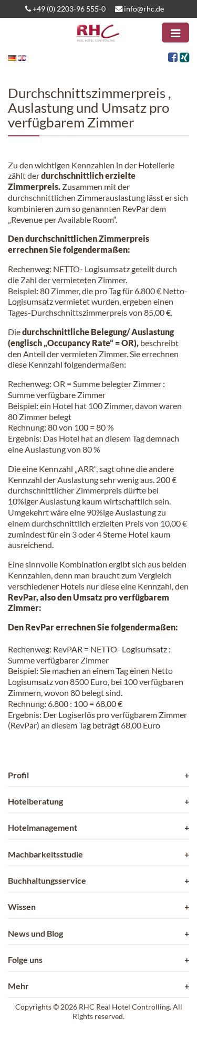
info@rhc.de (143, 8)
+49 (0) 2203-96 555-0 (68, 8)
